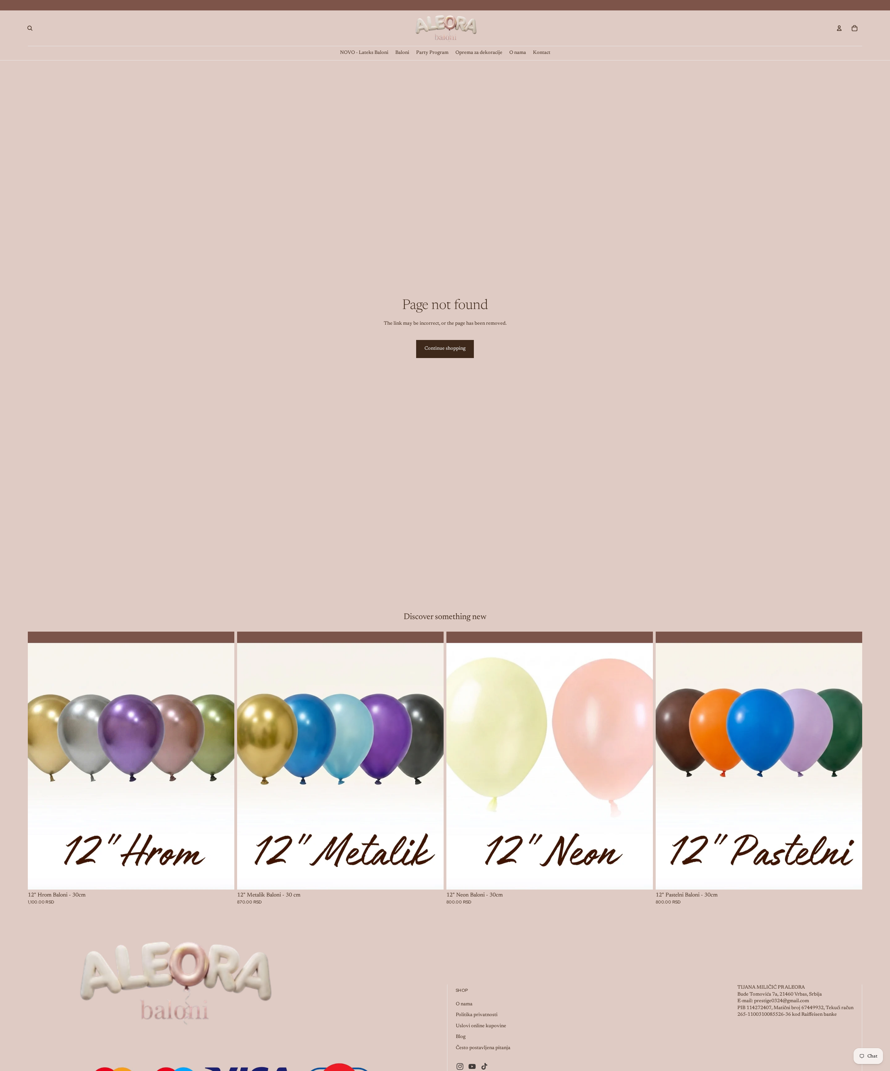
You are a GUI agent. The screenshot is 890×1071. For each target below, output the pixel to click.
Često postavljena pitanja (483, 1048)
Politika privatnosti (476, 1015)
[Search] (30, 28)
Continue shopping (445, 348)
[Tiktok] (484, 1066)
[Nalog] (839, 28)
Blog (461, 1037)
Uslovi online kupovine (481, 1026)
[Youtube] (472, 1066)
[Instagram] (460, 1066)
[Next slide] (223, 760)
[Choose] (223, 879)
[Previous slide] (38, 760)
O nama (464, 1004)
